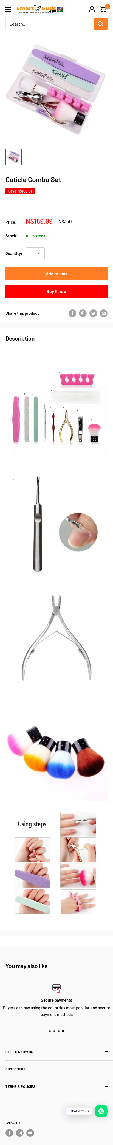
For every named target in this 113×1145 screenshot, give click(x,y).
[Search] (101, 24)
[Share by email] (104, 313)
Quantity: (13, 253)
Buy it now (57, 291)
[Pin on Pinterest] (83, 313)
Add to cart (56, 273)
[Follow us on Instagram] (20, 1133)
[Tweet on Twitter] (93, 313)
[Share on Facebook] (72, 313)
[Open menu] (8, 9)
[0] (103, 9)
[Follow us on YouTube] (30, 1133)
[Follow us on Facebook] (9, 1133)
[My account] (92, 9)
